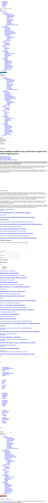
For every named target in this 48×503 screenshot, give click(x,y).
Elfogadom (19, 502)
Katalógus (4, 70)
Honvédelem (7, 43)
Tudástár (4, 6)
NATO (6, 49)
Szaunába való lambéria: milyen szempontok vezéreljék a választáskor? (17, 309)
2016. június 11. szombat (4, 156)
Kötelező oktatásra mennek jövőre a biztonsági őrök (12, 296)
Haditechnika (7, 42)
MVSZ (3, 381)
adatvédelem (8, 502)
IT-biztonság (7, 35)
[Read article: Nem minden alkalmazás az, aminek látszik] (24, 333)
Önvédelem (7, 68)
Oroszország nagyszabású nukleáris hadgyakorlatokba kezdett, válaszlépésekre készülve (21, 224)
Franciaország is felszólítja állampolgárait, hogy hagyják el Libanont (16, 233)
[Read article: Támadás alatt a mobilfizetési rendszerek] (24, 345)
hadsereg (8, 209)
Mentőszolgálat (10, 17)
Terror (6, 50)
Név (1, 253)
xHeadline (9, 157)
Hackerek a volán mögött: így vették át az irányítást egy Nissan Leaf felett (17, 342)
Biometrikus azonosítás (9, 31)
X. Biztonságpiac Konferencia (8, 368)
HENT (3, 383)
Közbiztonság (4, 58)
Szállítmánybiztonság (9, 66)
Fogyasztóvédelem (8, 69)
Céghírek (6, 56)
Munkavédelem (7, 40)
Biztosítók (6, 59)
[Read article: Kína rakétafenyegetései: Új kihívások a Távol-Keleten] (24, 226)
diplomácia (5, 209)
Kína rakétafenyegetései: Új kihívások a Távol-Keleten (13, 228)
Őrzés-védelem (7, 54)
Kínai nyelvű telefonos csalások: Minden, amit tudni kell (13, 277)
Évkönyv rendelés (5, 367)
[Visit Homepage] (3, 11)
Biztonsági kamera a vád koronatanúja (9, 273)
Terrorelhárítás (9, 23)
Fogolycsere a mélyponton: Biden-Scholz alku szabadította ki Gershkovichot (18, 238)
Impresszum (4, 3)
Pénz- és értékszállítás (9, 67)
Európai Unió (7, 48)
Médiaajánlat (4, 4)
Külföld (3, 45)
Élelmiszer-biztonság (8, 61)
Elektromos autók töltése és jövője (8, 318)
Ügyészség (9, 22)
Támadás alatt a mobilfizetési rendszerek (9, 348)
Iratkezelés (9, 38)
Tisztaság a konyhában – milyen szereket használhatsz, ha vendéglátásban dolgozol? (20, 323)
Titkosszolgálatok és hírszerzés (12, 24)
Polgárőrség (7, 52)
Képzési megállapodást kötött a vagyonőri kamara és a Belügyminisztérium (18, 300)
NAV (8, 18)
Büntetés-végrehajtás (11, 15)
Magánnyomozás (8, 55)
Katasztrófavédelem (10, 16)
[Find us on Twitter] (0, 9)
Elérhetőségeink (5, 2)
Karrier (6, 25)
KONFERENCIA (3, 72)
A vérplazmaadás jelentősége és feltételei (9, 314)
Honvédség (4, 410)
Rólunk (3, 5)
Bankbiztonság (7, 30)
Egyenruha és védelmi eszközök (11, 33)
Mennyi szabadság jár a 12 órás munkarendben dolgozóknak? (15, 286)
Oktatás (6, 57)
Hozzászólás (2, 251)
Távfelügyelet (7, 27)
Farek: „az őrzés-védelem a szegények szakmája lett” (12, 305)
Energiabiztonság (8, 60)
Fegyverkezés (7, 44)
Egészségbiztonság (8, 34)
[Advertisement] (24, 182)
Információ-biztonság (11, 37)
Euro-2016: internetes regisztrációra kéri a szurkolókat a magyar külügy (17, 354)
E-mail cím (2, 255)
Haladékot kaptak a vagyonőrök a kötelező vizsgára (12, 291)
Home (1, 148)
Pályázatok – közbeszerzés (10, 53)
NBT (3, 382)
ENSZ (6, 47)
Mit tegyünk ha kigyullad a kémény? (9, 282)
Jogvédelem (7, 64)
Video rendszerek (8, 28)
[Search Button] (11, 137)
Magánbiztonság (5, 51)
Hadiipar (4, 41)
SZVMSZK (4, 380)
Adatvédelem (4, 1)
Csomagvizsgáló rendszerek (10, 32)
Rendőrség (9, 21)
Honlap (1, 257)
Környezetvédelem (8, 65)
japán (11, 209)
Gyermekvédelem (8, 62)
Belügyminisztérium (8, 14)
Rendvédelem (4, 13)
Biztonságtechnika (5, 26)
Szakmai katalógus (5, 369)
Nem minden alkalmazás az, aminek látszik (10, 337)
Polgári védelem (10, 20)
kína (13, 209)
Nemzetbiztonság (10, 19)
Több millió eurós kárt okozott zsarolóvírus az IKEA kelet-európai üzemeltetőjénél (19, 331)
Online (8, 39)
